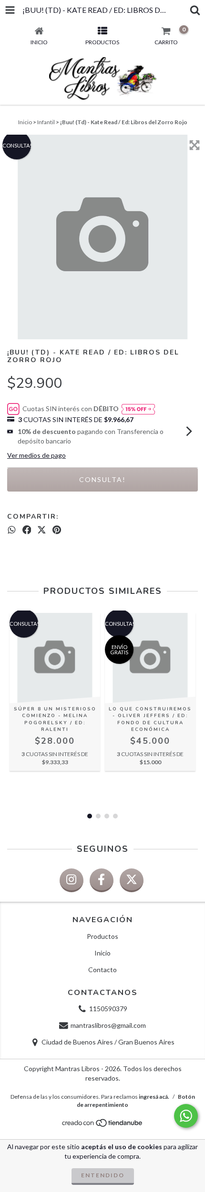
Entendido (102, 1175)
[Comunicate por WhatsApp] (186, 1116)
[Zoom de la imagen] (194, 145)
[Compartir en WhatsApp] (11, 529)
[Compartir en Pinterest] (56, 529)
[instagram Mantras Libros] (71, 880)
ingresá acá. (154, 1096)
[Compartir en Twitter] (41, 529)
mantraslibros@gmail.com (108, 1025)
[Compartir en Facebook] (26, 529)
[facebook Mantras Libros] (101, 880)
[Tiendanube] (102, 1125)
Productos (102, 936)
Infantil (46, 122)
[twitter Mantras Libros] (132, 880)
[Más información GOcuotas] (138, 409)
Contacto (102, 969)
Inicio (25, 122)
